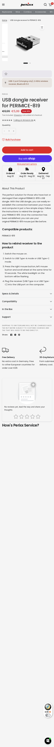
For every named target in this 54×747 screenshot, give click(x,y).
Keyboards (7, 12)
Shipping (18, 115)
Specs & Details (10, 293)
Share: (5, 335)
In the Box (7, 309)
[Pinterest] (19, 334)
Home (4, 20)
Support (6, 316)
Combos (28, 12)
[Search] (45, 4)
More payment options (27, 164)
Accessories (40, 12)
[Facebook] (11, 334)
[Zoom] (42, 27)
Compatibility (9, 301)
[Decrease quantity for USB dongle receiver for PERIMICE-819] (4, 131)
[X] (15, 334)
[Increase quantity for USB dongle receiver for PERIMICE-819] (13, 131)
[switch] (47, 715)
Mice (18, 12)
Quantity (6, 125)
